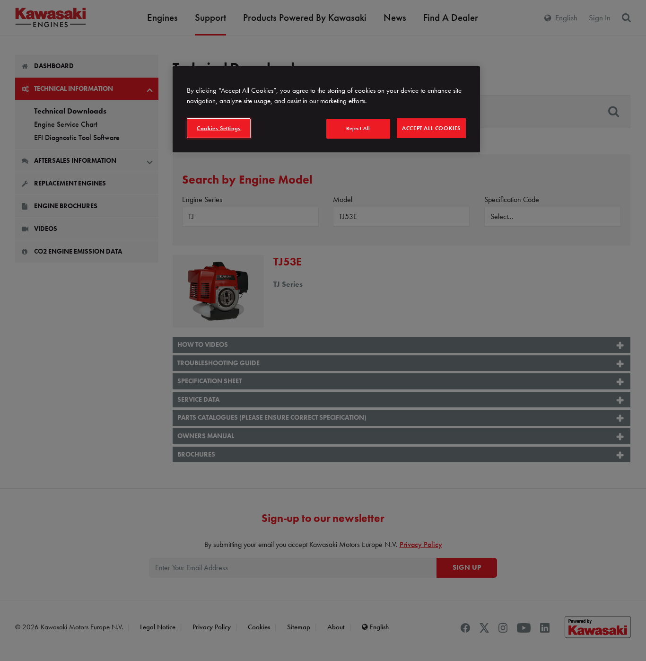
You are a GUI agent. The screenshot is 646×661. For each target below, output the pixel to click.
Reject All (358, 128)
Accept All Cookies (431, 128)
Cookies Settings (219, 128)
